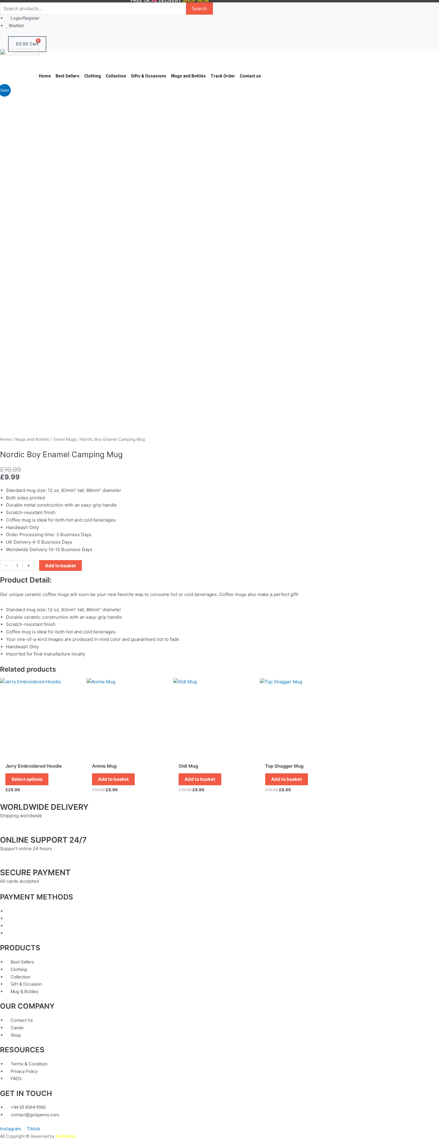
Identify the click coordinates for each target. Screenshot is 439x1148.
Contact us (250, 76)
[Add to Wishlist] (89, 565)
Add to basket (60, 565)
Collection (116, 76)
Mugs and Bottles (188, 76)
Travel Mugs (64, 439)
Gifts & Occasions (148, 76)
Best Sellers (67, 76)
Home (45, 76)
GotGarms (66, 1136)
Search (199, 8)
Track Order (223, 76)
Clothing (92, 76)
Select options (26, 779)
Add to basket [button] (113, 779)
